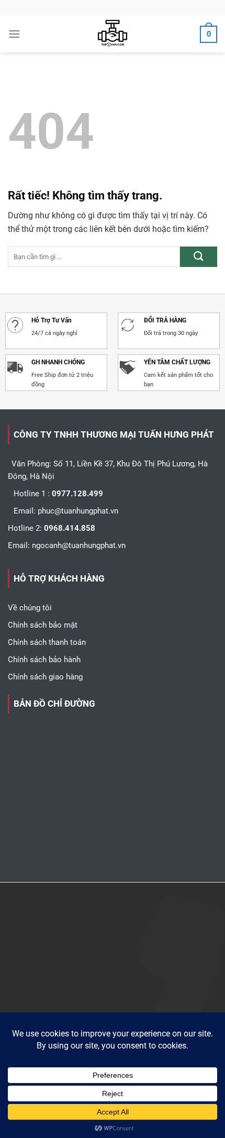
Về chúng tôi (30, 607)
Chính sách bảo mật (42, 625)
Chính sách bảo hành (44, 659)
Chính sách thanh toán (47, 642)
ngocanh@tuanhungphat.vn (79, 545)
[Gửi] (198, 257)
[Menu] (14, 34)
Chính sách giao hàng (45, 677)
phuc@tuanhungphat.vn (78, 511)
